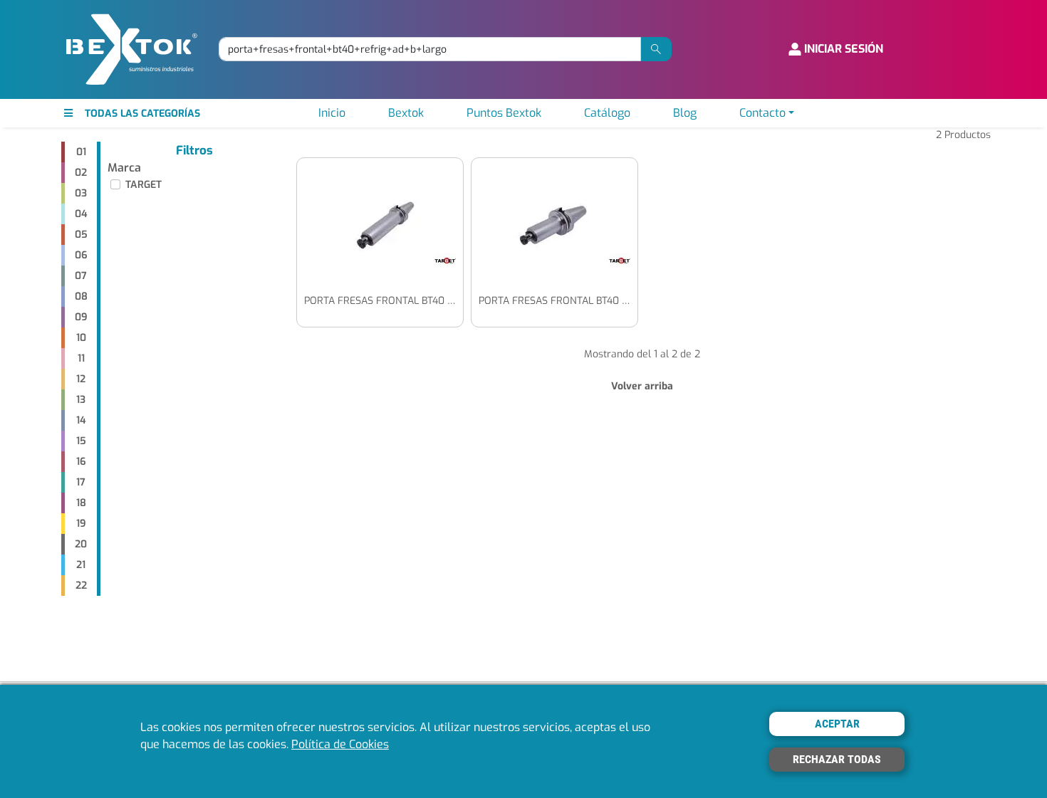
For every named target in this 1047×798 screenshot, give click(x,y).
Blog (685, 112)
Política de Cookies (340, 744)
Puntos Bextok (504, 112)
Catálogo (607, 112)
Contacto (762, 112)
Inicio (331, 112)
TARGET (143, 184)
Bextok (406, 112)
